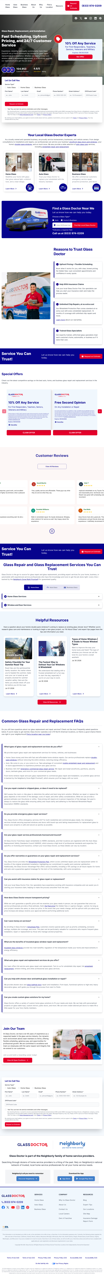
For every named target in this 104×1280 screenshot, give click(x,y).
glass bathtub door (34, 985)
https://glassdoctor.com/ (26, 114)
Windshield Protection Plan (39, 862)
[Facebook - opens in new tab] (76, 18)
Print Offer (14, 425)
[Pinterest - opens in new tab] (100, 18)
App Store (66, 1179)
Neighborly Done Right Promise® (25, 579)
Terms (38, 114)
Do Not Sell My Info (42, 1263)
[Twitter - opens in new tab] (81, 18)
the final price (50, 906)
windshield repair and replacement (55, 147)
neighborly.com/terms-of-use (14, 419)
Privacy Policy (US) (44, 1258)
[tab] (7, 6)
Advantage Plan (33, 927)
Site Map (86, 1214)
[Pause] (52, 531)
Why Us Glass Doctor (67, 1200)
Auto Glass (11, 87)
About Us (62, 1205)
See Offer (80, 57)
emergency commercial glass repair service (37, 769)
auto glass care (82, 144)
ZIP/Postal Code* (90, 91)
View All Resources (50, 702)
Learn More (10, 188)
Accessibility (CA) (91, 1258)
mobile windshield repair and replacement (79, 763)
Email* (39, 91)
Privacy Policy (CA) (60, 1258)
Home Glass (25, 87)
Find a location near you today (38, 734)
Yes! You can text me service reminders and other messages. (28, 109)
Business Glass (40, 87)
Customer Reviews (22, 71)
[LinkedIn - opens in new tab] (95, 18)
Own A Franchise (65, 1218)
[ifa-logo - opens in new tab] (5, 1227)
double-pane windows (23, 144)
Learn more (60, 320)
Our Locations (88, 1209)
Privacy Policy (47, 114)
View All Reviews (52, 466)
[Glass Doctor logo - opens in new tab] (32, 1145)
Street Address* (74, 91)
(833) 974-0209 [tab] (92, 5)
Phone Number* (58, 91)
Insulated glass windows (13, 948)
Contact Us (63, 1209)
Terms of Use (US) (13, 1258)
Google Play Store (86, 1179)
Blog (85, 1200)
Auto (56, 220)
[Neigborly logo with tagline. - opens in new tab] (72, 1145)
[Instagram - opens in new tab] (90, 18)
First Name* (9, 91)
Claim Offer (29, 433)
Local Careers (64, 1214)
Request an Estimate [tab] (73, 5)
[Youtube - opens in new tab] (85, 18)
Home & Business (70, 220)
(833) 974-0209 (74, 233)
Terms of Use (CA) (28, 1258)
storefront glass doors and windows (83, 142)
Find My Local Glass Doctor (84, 225)
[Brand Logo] (15, 1196)
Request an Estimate (16, 104)
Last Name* (25, 91)
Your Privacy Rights (61, 1263)
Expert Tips (87, 1205)
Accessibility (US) (76, 1258)
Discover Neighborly (26, 1179)
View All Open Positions (16, 1060)
